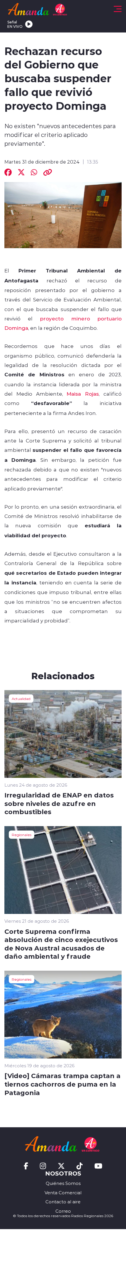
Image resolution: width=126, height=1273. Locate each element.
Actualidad (21, 698)
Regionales (21, 834)
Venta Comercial (63, 1192)
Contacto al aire (63, 1202)
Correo (63, 1211)
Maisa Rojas (83, 393)
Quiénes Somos (63, 1183)
